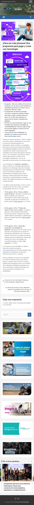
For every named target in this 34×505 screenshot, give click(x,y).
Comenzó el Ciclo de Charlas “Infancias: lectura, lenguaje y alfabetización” (16, 281)
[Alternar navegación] (3, 17)
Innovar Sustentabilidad (22, 502)
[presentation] (28, 461)
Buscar (29, 315)
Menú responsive (31, 1)
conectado (19, 303)
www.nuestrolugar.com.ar (13, 136)
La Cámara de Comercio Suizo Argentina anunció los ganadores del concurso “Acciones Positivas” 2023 (17, 289)
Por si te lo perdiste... (11, 461)
